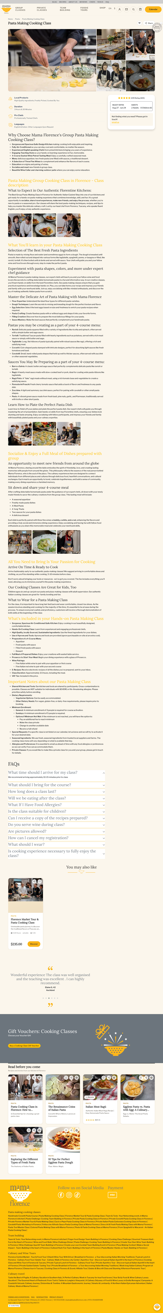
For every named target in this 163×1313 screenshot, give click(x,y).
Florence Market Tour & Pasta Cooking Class (85, 1216)
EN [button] (110, 8)
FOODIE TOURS (84, 9)
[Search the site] (133, 9)
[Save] (29, 1078)
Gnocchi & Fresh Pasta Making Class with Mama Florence (126, 1224)
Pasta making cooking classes (24, 1212)
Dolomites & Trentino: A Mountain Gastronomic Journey (66, 1283)
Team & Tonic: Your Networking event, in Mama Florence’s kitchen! (37, 1239)
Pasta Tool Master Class (18, 1227)
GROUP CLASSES (20, 9)
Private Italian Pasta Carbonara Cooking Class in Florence (121, 1221)
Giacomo (91, 1097)
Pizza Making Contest (126, 1245)
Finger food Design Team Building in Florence (88, 1239)
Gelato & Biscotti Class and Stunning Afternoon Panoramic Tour (116, 1268)
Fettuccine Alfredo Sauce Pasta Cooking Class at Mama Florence (71, 1224)
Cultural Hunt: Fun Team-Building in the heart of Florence (75, 1248)
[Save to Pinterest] (39, 1078)
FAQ (33, 1297)
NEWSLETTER (42, 1297)
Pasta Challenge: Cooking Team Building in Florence (49, 1219)
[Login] (120, 9)
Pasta (17, 19)
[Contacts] (126, 9)
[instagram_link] (69, 1195)
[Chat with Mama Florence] (157, 1307)
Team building (16, 1235)
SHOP (103, 8)
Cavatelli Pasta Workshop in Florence (24, 1224)
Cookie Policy (15, 1305)
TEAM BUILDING (65, 9)
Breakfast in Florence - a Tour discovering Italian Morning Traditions (105, 1257)
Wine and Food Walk (43, 1242)
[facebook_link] (61, 1195)
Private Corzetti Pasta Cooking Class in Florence (130, 1219)
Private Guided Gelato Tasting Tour (34, 1265)
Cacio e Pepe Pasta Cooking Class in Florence (75, 1221)
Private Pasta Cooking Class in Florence (90, 1219)
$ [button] (114, 8)
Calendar (153, 9)
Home (10, 19)
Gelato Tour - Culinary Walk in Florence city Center (57, 1260)
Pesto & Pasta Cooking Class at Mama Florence (96, 1227)
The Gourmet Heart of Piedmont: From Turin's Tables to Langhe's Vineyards (51, 1280)
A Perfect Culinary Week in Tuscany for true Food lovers (87, 1277)
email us (115, 122)
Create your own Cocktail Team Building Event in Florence (89, 1245)
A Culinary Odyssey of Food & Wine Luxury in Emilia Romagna (113, 1280)
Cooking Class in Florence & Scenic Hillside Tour (66, 1268)
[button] (43, 998)
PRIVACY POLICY (56, 1297)
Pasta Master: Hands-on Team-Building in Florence (124, 1248)
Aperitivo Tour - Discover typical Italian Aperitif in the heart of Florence (112, 1260)
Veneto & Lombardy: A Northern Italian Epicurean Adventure (118, 1283)
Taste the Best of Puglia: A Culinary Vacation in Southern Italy (35, 1277)
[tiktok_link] (77, 1195)
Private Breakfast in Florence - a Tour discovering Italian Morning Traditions (85, 1265)
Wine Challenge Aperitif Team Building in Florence (41, 1245)
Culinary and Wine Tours (22, 1253)
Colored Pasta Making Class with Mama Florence (52, 1227)
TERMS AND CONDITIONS (19, 1297)
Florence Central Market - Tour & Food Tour (27, 1257)
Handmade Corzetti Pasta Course (23, 1216)
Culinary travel (16, 1273)
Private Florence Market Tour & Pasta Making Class (30, 1221)
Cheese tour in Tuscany (33, 1268)
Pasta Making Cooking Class (51, 1216)
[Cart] (140, 9)
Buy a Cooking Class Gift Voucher (24, 1045)
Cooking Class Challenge (120, 1239)
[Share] (34, 881)
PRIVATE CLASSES (42, 9)
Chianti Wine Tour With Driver (60, 1257)
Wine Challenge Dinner (63, 1242)
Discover (34, 944)
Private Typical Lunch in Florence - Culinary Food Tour (71, 1263)
